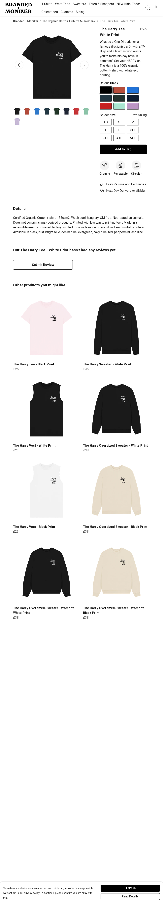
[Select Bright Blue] (133, 90)
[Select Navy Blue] (133, 98)
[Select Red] (106, 106)
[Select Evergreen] (119, 98)
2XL (133, 130)
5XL (133, 138)
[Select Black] (106, 90)
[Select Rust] (119, 90)
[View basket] (156, 8)
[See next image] (84, 65)
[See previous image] (19, 65)
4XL (119, 138)
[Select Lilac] (133, 106)
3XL (106, 138)
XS (106, 122)
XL (119, 130)
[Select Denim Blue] (106, 98)
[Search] (148, 8)
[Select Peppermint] (119, 106)
